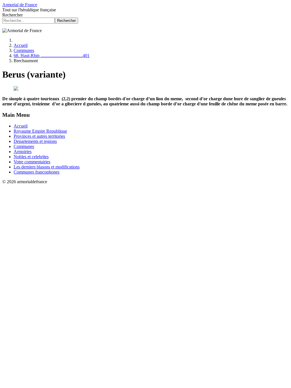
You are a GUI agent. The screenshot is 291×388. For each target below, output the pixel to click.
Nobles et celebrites (31, 156)
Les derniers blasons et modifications (47, 166)
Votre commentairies (32, 161)
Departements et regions (35, 141)
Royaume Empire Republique (40, 131)
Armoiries (23, 151)
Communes (24, 146)
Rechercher (12, 14)
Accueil (21, 126)
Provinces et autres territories (39, 136)
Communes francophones (36, 172)
